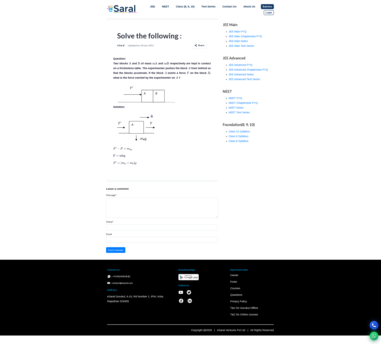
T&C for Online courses (244, 314)
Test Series (208, 6)
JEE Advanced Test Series (244, 79)
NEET (165, 6)
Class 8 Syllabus (238, 141)
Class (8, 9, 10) (185, 6)
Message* (111, 195)
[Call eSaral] (374, 325)
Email (109, 234)
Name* (109, 221)
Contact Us (229, 6)
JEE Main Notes (238, 41)
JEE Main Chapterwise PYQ (245, 36)
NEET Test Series (239, 112)
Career (234, 275)
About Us (249, 6)
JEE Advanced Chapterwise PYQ (248, 69)
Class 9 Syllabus (238, 136)
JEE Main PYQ (237, 31)
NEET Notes (236, 107)
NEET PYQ (235, 98)
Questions (236, 294)
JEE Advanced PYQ (240, 64)
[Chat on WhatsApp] (374, 336)
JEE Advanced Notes (241, 74)
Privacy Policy (238, 301)
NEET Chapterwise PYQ (243, 102)
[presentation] (130, 63)
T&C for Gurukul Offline (244, 307)
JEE (152, 6)
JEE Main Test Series (241, 45)
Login (269, 12)
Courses (235, 288)
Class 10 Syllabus (239, 131)
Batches (267, 6)
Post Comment (115, 250)
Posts (233, 281)
